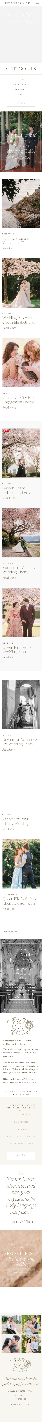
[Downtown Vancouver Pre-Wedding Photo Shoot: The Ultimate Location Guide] (21, 704)
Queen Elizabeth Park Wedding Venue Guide (19, 652)
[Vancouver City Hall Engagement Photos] (21, 362)
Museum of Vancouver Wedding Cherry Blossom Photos (20, 572)
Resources (21, 129)
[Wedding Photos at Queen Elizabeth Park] (21, 283)
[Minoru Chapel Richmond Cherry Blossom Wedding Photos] (21, 453)
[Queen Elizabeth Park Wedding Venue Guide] (21, 612)
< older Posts (9, 932)
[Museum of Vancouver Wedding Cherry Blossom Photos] (21, 532)
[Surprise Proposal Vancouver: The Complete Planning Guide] (21, 203)
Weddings (7, 314)
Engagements (9, 895)
